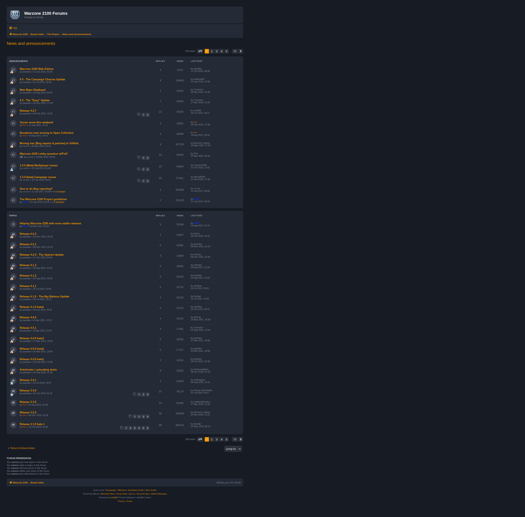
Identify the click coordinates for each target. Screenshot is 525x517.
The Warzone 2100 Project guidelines (43, 199)
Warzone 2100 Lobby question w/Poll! (44, 153)
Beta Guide (151, 490)
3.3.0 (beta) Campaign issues (38, 177)
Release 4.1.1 (28, 286)
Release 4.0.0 (28, 317)
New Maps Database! (33, 89)
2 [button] (211, 51)
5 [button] (226, 51)
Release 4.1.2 (28, 275)
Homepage (110, 490)
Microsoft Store (107, 494)
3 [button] (216, 51)
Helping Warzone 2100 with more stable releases (50, 223)
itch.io (132, 494)
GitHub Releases (159, 494)
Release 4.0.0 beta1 (32, 359)
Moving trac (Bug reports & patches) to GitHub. (49, 143)
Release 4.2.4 (28, 233)
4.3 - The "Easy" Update (35, 100)
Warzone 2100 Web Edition (37, 68)
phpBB (114, 497)
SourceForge (143, 494)
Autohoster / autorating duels (38, 369)
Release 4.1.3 (28, 265)
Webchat (122, 490)
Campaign (60, 191)
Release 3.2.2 (28, 412)
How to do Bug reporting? (36, 188)
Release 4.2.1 (28, 244)
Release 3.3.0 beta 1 (32, 424)
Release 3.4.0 (28, 390)
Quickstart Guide (136, 490)
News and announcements (31, 43)
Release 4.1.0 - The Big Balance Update (44, 296)
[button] (200, 51)
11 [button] (235, 51)
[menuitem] (13, 28)
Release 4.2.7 (28, 110)
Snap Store (121, 494)
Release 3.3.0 (28, 402)
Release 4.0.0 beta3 (32, 338)
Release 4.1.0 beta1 (32, 306)
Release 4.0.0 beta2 (32, 348)
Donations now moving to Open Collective (46, 132)
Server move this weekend (36, 122)
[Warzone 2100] (16, 15)
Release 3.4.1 (28, 380)
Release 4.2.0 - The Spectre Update (42, 254)
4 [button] (221, 51)
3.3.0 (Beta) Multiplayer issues (39, 165)
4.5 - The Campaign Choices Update (42, 79)
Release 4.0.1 (28, 327)
